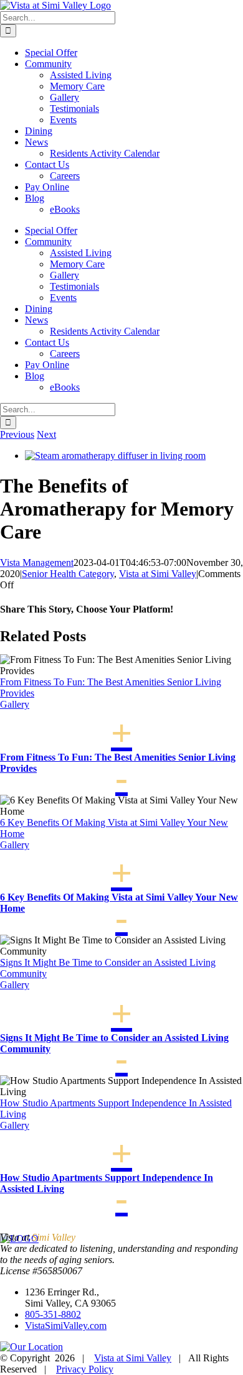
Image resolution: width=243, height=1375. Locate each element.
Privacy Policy (84, 1369)
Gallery (14, 704)
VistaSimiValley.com (66, 1325)
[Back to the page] (31, 1346)
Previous (17, 434)
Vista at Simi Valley (157, 573)
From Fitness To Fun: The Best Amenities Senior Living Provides (118, 763)
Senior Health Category (68, 573)
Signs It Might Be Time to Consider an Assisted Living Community (114, 1043)
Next (46, 434)
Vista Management (37, 562)
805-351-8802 (53, 1314)
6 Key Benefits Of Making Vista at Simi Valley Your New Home (119, 903)
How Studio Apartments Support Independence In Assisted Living (106, 1183)
